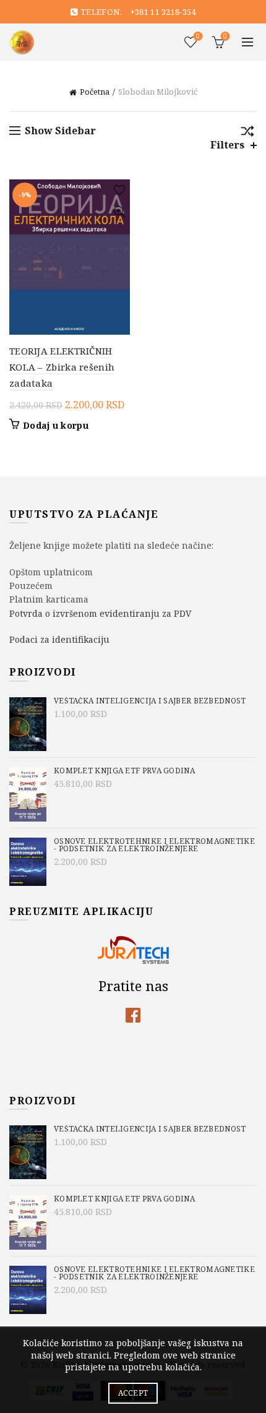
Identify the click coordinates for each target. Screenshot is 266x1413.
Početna (94, 91)
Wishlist (198, 36)
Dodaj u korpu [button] (55, 425)
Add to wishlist (119, 190)
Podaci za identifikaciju (59, 639)
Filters (227, 145)
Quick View (119, 212)
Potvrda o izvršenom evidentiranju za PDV (100, 613)
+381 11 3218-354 (163, 11)
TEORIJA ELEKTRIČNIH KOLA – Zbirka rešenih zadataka (61, 367)
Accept (133, 1393)
